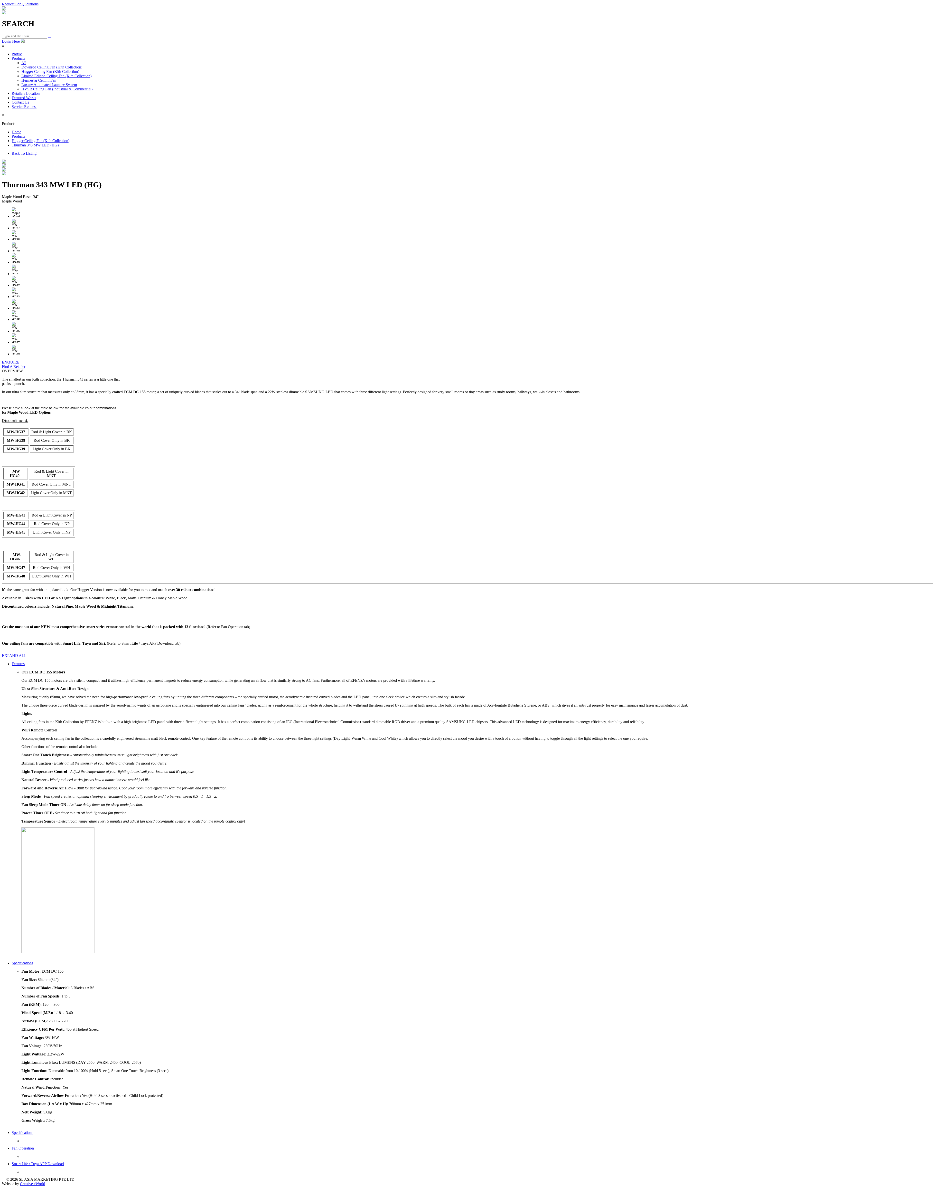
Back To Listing (24, 153)
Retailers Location (26, 93)
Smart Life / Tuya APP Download (38, 1164)
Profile (17, 54)
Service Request (24, 107)
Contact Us (20, 102)
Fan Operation (23, 1148)
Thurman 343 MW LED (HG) (35, 145)
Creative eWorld (32, 1184)
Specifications (22, 963)
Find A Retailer (13, 366)
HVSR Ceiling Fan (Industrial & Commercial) (57, 89)
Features (18, 664)
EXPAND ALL (14, 655)
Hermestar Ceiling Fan (38, 80)
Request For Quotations (20, 4)
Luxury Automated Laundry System (49, 85)
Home (16, 132)
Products (18, 58)
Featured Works (24, 98)
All (23, 63)
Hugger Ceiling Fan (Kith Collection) (50, 71)
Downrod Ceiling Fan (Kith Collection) (51, 67)
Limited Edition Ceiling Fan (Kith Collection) (56, 76)
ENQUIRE (10, 362)
